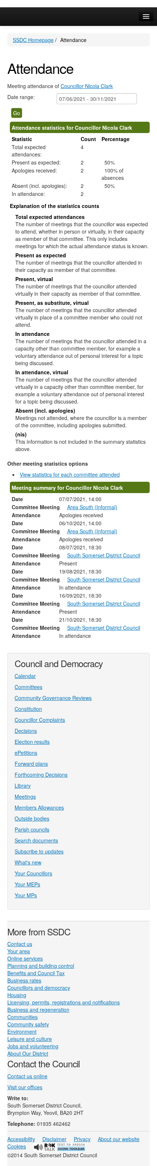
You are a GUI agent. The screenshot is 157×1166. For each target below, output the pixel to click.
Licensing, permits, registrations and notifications (63, 1002)
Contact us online (27, 1076)
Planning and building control (40, 965)
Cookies (16, 1146)
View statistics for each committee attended (70, 474)
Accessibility (21, 1139)
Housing (16, 995)
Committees (28, 686)
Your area (18, 951)
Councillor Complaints (40, 719)
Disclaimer (54, 1139)
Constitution (28, 708)
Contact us (19, 943)
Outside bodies (32, 818)
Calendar (25, 675)
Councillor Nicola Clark (87, 86)
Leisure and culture (29, 1038)
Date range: (21, 97)
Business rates (24, 980)
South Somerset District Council (103, 555)
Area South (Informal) (92, 507)
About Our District (27, 1053)
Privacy (82, 1139)
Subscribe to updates (39, 851)
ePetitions (26, 752)
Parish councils (32, 829)
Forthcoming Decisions (41, 774)
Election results (32, 741)
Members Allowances (39, 807)
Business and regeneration (38, 1009)
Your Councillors (33, 873)
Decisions (26, 730)
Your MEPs (27, 884)
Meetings (25, 796)
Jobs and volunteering (32, 1046)
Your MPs (26, 895)
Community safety (28, 1024)
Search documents (36, 840)
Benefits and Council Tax (36, 973)
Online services (25, 958)
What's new (28, 862)
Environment (22, 1031)
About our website (118, 1139)
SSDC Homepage (33, 39)
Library (23, 785)
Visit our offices (24, 1087)
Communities (22, 1017)
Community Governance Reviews (53, 697)
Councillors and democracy (38, 987)
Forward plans (31, 763)
